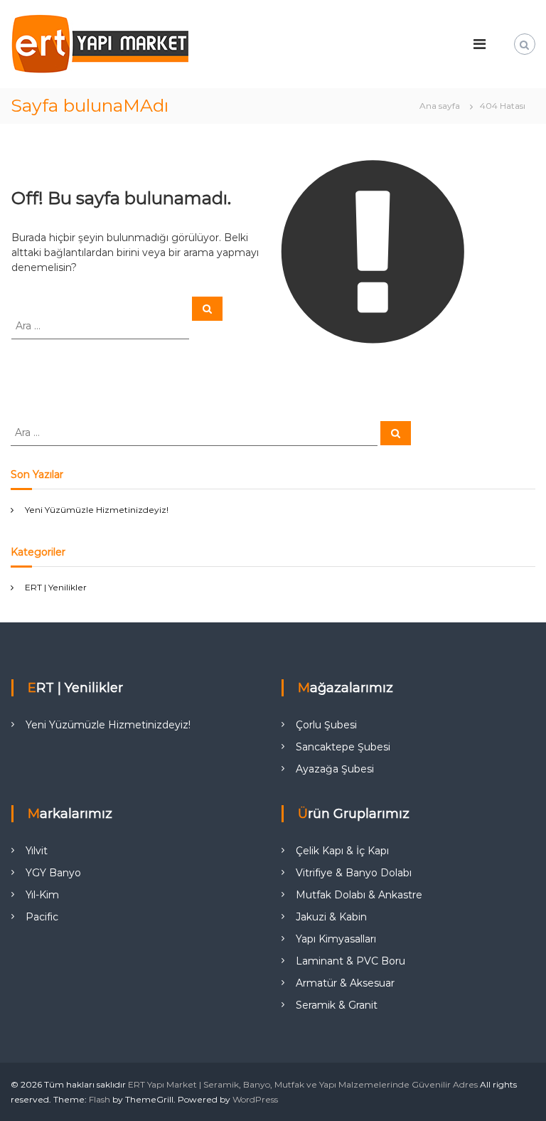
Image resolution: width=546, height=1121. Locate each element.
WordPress (255, 1099)
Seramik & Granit (337, 1005)
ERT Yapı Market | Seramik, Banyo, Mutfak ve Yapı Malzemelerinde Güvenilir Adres (303, 1084)
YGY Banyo (53, 872)
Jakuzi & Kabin (331, 916)
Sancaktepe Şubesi (343, 746)
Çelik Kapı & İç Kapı (342, 850)
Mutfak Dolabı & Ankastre (359, 894)
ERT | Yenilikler (56, 587)
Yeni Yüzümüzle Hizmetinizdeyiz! (96, 509)
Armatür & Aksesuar (345, 983)
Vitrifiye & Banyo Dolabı (354, 872)
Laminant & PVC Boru (350, 961)
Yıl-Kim (42, 894)
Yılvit (37, 850)
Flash (99, 1099)
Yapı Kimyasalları (336, 939)
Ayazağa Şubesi (335, 769)
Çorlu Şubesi (326, 724)
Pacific (42, 916)
